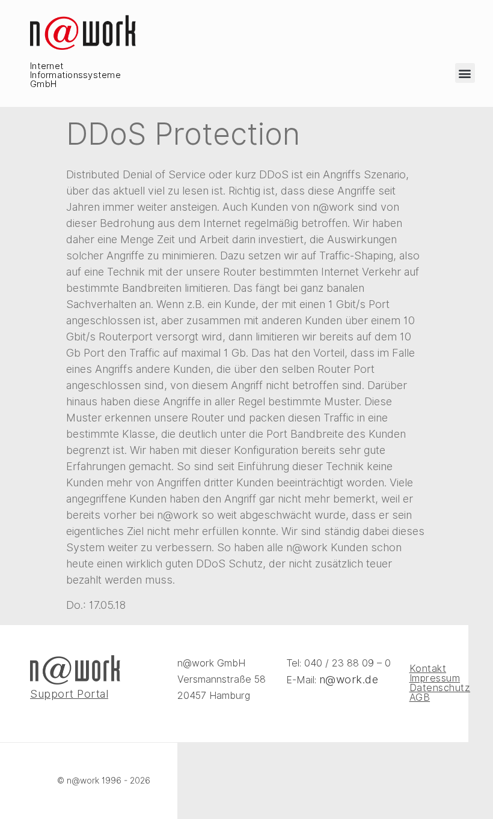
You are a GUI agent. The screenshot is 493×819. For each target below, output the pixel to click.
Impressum (423, 678)
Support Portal (69, 694)
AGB (419, 698)
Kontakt (423, 669)
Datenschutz (423, 688)
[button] (465, 73)
